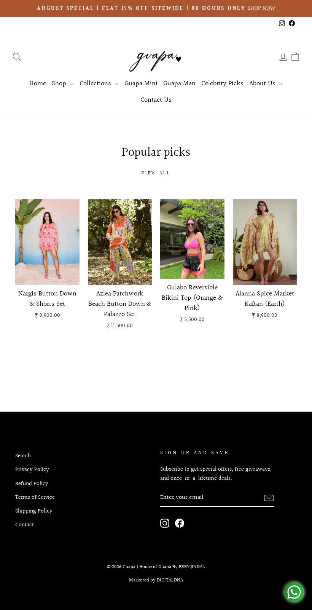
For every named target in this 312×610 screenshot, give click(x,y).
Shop (60, 83)
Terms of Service (35, 497)
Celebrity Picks (222, 83)
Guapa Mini (141, 83)
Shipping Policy (34, 511)
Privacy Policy (32, 469)
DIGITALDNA (170, 580)
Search (23, 455)
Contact (24, 524)
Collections (96, 83)
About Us (263, 83)
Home (37, 83)
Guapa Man (179, 83)
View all (156, 173)
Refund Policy (31, 483)
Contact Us (156, 99)
